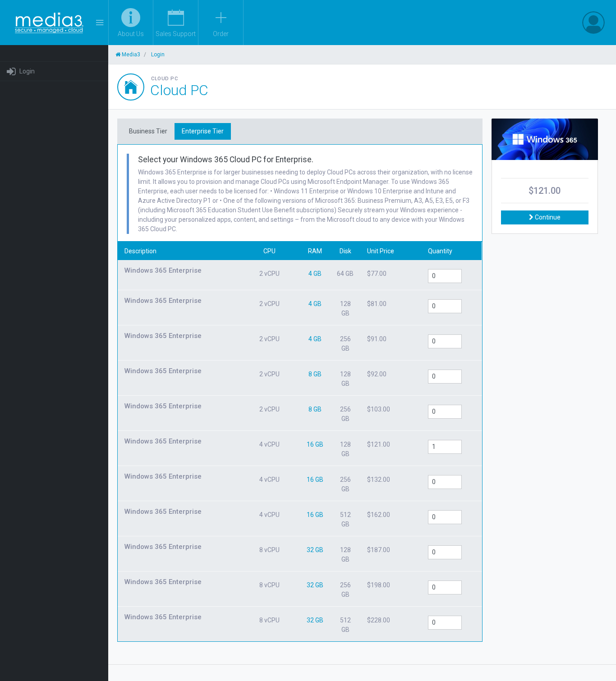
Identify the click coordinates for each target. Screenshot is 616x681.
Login (27, 71)
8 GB (315, 374)
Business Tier (148, 131)
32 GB (315, 549)
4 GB (315, 273)
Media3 (130, 54)
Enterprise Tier (203, 131)
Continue (547, 217)
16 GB (315, 444)
